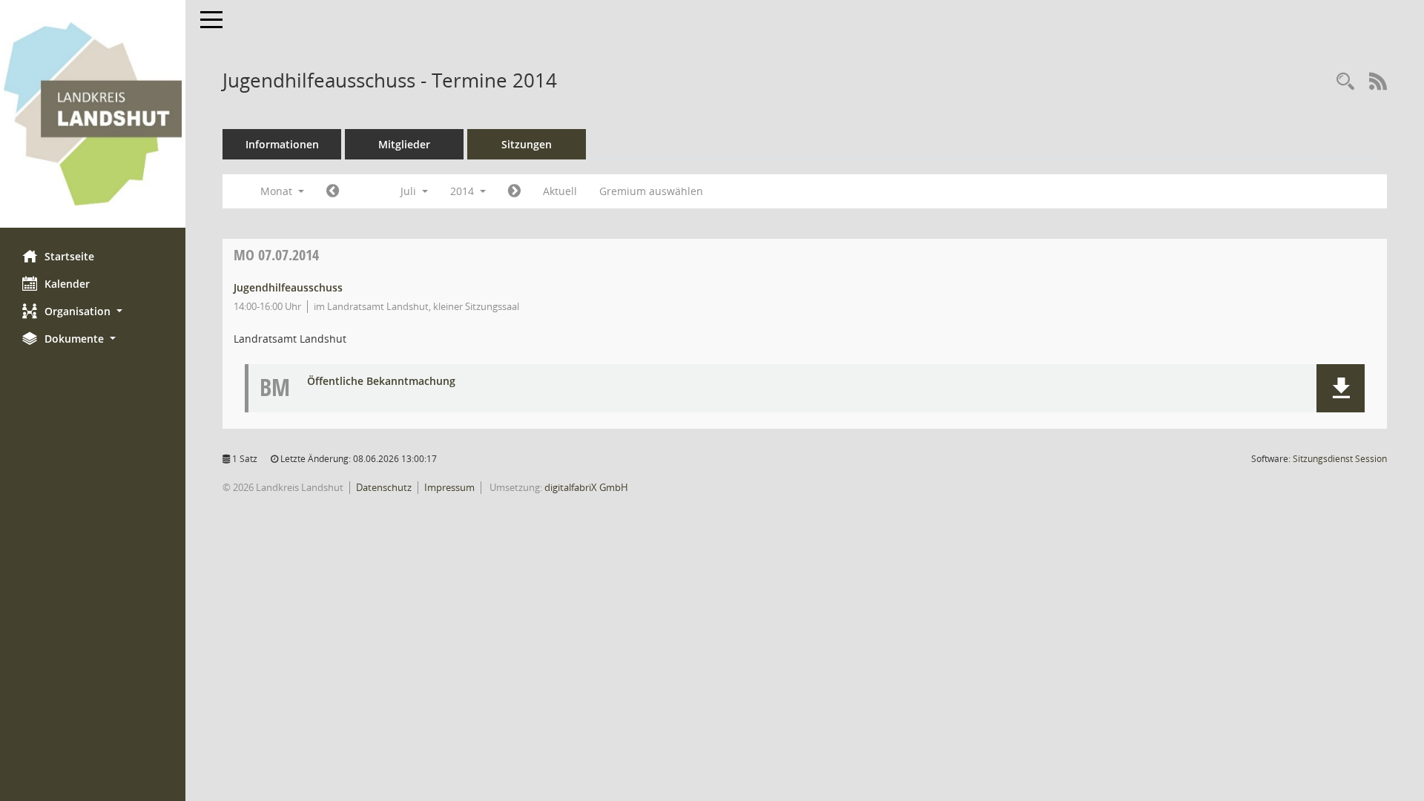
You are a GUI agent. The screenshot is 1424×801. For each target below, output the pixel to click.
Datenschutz (384, 487)
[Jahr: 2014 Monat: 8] (514, 191)
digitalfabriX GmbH (586, 487)
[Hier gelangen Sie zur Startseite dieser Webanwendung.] (92, 113)
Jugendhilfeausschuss (288, 287)
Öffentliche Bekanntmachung (381, 381)
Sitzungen (526, 144)
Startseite (69, 256)
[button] (92, 311)
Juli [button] (409, 191)
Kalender (67, 284)
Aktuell (560, 191)
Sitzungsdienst (1340, 458)
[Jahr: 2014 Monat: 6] (332, 191)
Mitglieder (404, 144)
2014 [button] (463, 191)
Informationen (282, 144)
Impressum (449, 487)
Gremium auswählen (651, 191)
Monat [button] (277, 191)
